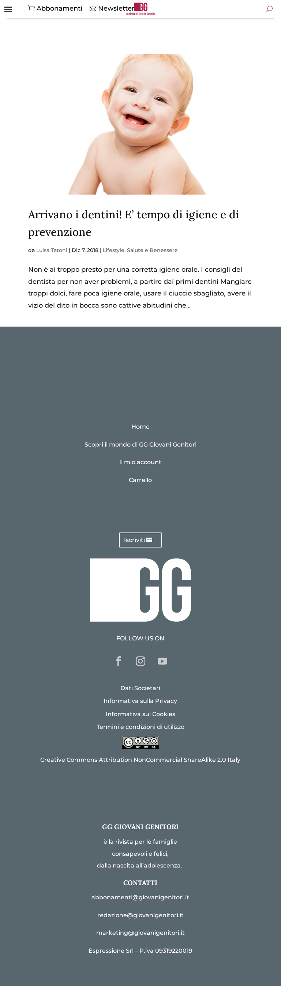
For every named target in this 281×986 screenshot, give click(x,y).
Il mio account (140, 462)
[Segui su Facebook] (118, 661)
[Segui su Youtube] (162, 661)
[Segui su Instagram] (140, 661)
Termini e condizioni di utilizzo (140, 726)
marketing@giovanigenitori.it (140, 932)
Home (140, 426)
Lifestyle (113, 250)
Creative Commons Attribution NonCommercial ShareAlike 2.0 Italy (140, 759)
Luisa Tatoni (51, 250)
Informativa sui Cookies (140, 714)
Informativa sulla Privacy (140, 700)
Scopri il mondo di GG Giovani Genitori (140, 444)
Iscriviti (134, 540)
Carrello (140, 480)
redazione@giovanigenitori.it (140, 915)
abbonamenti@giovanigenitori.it (140, 897)
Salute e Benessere (152, 250)
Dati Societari (140, 688)
